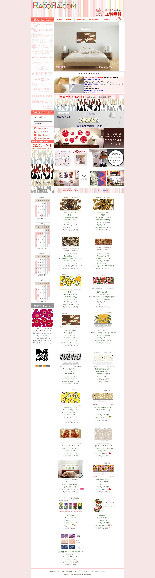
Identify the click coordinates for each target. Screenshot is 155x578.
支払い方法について (71, 571)
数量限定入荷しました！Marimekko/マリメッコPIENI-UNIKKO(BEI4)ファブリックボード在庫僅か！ (103, 374)
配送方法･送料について (85, 571)
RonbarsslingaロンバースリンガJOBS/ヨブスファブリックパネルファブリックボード (102, 521)
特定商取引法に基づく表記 (57, 571)
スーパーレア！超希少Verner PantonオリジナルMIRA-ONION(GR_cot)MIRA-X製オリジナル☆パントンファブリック (68, 484)
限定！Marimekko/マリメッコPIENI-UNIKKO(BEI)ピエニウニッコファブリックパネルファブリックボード (103, 413)
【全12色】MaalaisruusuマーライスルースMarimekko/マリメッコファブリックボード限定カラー (70, 521)
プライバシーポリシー (99, 571)
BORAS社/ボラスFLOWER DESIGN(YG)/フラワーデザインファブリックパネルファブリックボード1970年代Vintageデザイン (103, 335)
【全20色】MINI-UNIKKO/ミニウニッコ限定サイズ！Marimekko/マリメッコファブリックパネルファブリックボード (70, 557)
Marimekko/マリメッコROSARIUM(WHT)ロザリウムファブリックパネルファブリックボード (102, 484)
